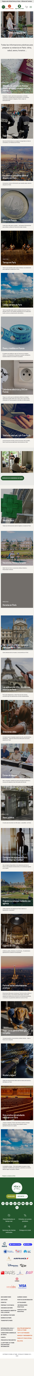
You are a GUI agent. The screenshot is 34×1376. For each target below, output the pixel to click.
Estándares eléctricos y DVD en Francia (15, 390)
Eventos (3, 1302)
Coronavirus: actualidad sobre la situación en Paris (15, 176)
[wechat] (23, 1203)
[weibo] (31, 1203)
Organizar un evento (11, 1161)
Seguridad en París (10, 135)
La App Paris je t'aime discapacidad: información (7, 1344)
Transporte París (6, 1320)
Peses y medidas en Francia (13, 348)
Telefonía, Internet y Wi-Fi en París (16, 435)
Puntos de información (25, 1299)
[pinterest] (19, 1203)
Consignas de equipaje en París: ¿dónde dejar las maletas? (15, 858)
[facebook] (3, 1203)
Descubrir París (6, 1297)
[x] (17, 1207)
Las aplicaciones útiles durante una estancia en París (16, 688)
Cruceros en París (7, 1308)
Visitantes (20, 1196)
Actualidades (21, 1302)
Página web (11, 1196)
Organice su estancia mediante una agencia (16, 902)
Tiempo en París (9, 262)
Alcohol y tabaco (9, 1075)
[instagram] (7, 1203)
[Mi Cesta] (26, 7)
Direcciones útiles (9, 731)
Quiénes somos (22, 1297)
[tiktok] (15, 1203)
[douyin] (27, 1203)
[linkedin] (11, 1203)
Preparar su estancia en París (8, 1175)
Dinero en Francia (10, 220)
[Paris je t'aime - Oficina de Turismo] (3, 7)
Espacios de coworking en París (12, 478)
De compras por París (8, 1315)
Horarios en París (9, 605)
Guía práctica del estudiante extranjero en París (14, 1116)
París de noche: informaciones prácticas (15, 986)
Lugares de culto (9, 945)
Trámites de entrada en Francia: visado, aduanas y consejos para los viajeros (16, 88)
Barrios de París (6, 1318)
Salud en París (8, 520)
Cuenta (3, 1337)
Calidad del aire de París (12, 304)
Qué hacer (4, 1299)
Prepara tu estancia (7, 1305)
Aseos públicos (8, 817)
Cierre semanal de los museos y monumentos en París (15, 646)
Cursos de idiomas (10, 775)
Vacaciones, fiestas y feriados (14, 562)
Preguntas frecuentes (8, 1340)
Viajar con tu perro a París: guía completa (15, 1031)
